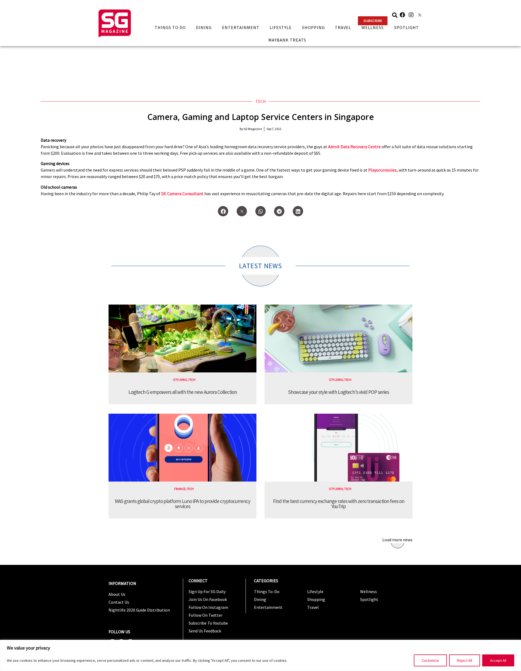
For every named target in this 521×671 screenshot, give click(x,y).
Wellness (372, 27)
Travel (343, 27)
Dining (204, 27)
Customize (430, 660)
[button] (372, 20)
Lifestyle (281, 27)
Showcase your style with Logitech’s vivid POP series (338, 392)
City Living (180, 380)
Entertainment (240, 27)
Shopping (313, 27)
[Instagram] (411, 15)
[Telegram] (279, 211)
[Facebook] (402, 15)
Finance (180, 489)
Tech (260, 101)
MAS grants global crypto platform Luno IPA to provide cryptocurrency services (182, 503)
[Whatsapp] (260, 211)
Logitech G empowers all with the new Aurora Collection (182, 392)
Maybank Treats (287, 40)
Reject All (464, 660)
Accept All (498, 660)
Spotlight (406, 27)
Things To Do (170, 27)
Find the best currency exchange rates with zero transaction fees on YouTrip (338, 503)
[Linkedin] (298, 211)
